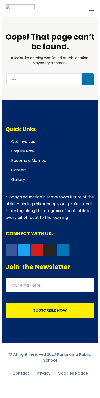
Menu (91, 9)
